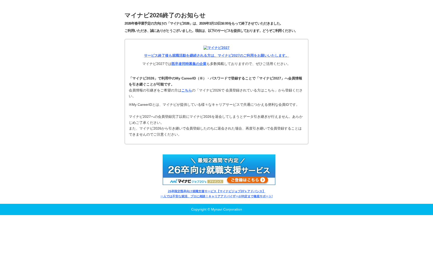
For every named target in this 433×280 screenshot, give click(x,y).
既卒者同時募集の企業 (188, 64)
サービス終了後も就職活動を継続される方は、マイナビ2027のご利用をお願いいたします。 (216, 55)
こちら (186, 90)
